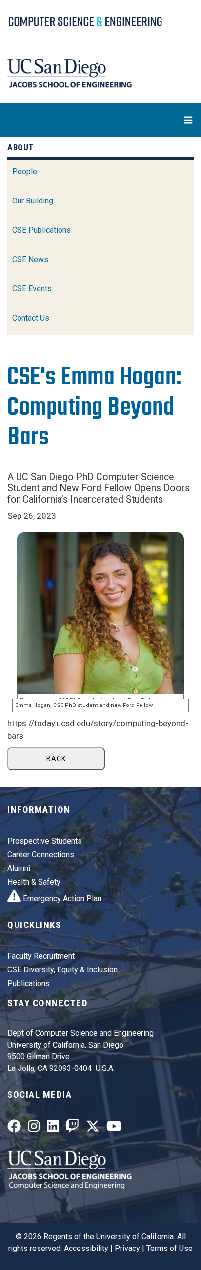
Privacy (127, 1248)
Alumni (18, 868)
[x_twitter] (93, 1128)
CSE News (30, 259)
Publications (28, 983)
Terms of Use (169, 1248)
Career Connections (40, 854)
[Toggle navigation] (100, 120)
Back (56, 759)
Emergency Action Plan (61, 898)
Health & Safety (33, 882)
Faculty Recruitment (41, 956)
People (24, 171)
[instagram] (34, 1128)
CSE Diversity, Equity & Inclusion (62, 969)
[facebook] (14, 1128)
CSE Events (32, 288)
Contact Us (30, 318)
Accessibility (86, 1248)
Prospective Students (44, 841)
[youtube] (114, 1128)
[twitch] (72, 1128)
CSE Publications (41, 230)
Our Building (32, 200)
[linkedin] (53, 1128)
